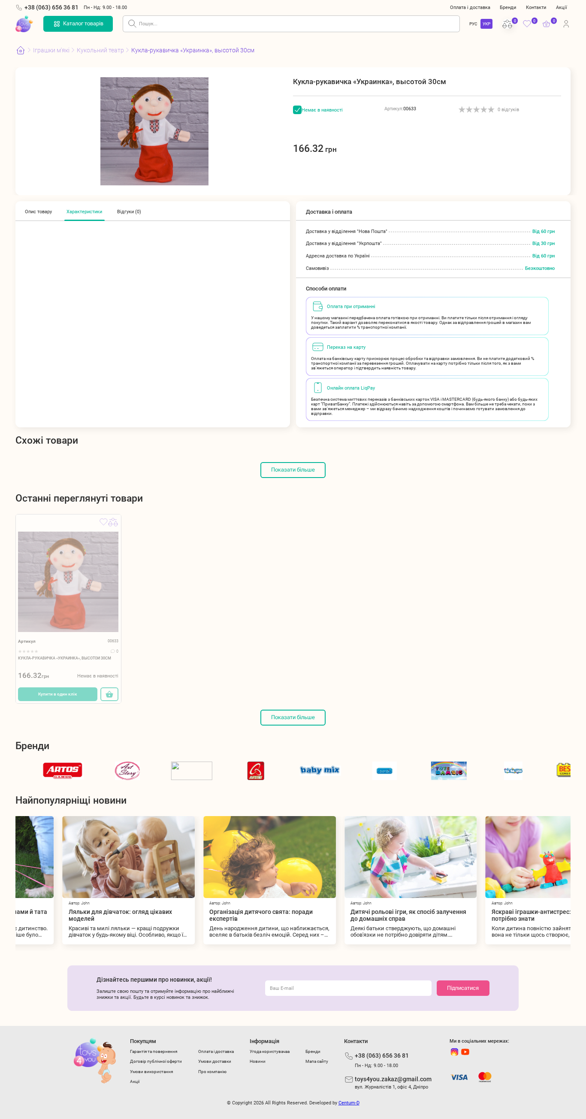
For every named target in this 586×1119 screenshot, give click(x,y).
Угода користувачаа (270, 1051)
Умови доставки (214, 1061)
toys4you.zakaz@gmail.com (393, 1079)
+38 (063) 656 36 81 (51, 7)
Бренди (508, 7)
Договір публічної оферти (156, 1061)
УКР (486, 23)
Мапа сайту (316, 1061)
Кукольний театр (100, 50)
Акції (561, 7)
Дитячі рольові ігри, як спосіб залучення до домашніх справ (362, 915)
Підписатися (463, 988)
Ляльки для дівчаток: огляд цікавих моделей (73, 915)
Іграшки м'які (51, 50)
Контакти (536, 7)
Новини (258, 1061)
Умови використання (151, 1071)
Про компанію (212, 1071)
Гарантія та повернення (153, 1051)
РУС (473, 23)
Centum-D (348, 1103)
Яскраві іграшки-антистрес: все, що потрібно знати (496, 915)
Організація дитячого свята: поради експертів (214, 915)
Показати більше (293, 469)
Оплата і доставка (470, 7)
